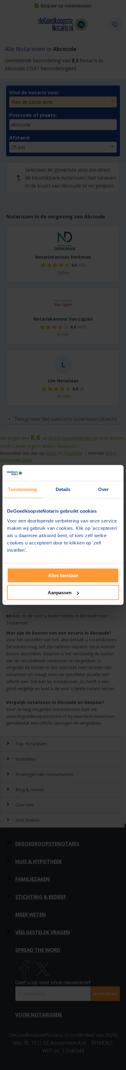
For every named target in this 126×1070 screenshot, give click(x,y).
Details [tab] (63, 489)
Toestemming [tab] (22, 489)
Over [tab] (103, 489)
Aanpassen (60, 592)
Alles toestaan (63, 575)
